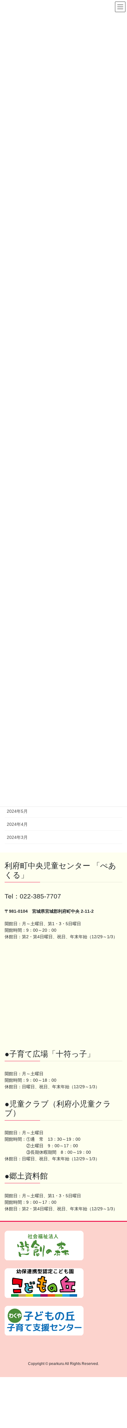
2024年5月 (17, 811)
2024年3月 (17, 837)
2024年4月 (17, 824)
